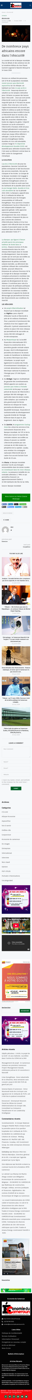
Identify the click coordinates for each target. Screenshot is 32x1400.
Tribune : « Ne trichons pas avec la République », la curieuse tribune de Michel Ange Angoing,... (16, 609)
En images (6, 844)
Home (4, 12)
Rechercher (6, 1008)
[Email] (26, 1396)
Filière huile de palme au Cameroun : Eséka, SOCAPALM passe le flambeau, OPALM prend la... (16, 730)
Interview (5, 858)
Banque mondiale (7, 513)
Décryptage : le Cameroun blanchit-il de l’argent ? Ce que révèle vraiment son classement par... (16, 639)
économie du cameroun (11, 839)
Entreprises (6, 848)
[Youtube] (22, 1396)
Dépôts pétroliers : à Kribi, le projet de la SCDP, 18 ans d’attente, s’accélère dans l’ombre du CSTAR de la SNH (16, 1055)
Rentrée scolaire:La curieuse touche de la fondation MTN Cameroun (16, 1167)
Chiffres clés (6, 830)
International (7, 853)
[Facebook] (6, 1396)
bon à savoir (6, 825)
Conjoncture (6, 835)
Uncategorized (7, 880)
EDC (10, 20)
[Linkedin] (18, 1396)
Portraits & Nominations (11, 876)
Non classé (6, 862)
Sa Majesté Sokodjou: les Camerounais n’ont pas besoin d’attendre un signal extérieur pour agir (15, 1375)
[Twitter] (10, 1396)
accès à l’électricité (10, 164)
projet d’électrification (15, 308)
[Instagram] (14, 1396)
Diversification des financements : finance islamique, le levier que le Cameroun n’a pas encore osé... (16, 670)
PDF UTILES (6, 871)
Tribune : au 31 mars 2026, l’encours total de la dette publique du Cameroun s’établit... (16, 700)
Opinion (4, 15)
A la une (5, 812)
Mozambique (11, 340)
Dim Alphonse (7, 1164)
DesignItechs (17, 1392)
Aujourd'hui (6, 821)
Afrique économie (8, 816)
